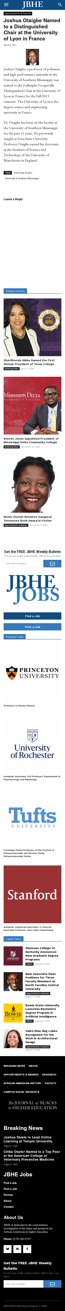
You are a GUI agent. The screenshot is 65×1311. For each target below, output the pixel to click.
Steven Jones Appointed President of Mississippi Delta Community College (31, 440)
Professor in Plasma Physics (19, 705)
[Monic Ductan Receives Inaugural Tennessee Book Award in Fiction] (32, 484)
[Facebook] (27, 1249)
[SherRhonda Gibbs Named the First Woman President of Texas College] (32, 327)
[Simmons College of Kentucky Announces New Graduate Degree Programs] (13, 955)
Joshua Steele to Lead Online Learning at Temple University (28, 1139)
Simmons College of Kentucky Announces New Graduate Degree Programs (41, 953)
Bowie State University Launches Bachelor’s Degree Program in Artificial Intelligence (42, 1011)
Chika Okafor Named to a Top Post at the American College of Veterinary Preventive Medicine (32, 1155)
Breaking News (12, 368)
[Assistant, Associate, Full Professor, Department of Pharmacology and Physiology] (32, 744)
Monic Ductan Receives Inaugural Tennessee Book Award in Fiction (28, 518)
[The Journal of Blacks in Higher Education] (32, 5)
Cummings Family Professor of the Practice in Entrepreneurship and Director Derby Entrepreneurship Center (29, 853)
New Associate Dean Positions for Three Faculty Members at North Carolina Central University (42, 981)
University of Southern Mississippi (22, 178)
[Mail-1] (17, 1249)
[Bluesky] (8, 1249)
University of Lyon (23, 172)
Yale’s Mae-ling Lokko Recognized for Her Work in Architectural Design (41, 1036)
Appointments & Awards (18, 13)
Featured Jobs (14, 636)
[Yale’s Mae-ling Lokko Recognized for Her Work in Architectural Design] (13, 1038)
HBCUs (29, 964)
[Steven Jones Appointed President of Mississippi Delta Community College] (32, 406)
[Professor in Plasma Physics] (32, 673)
